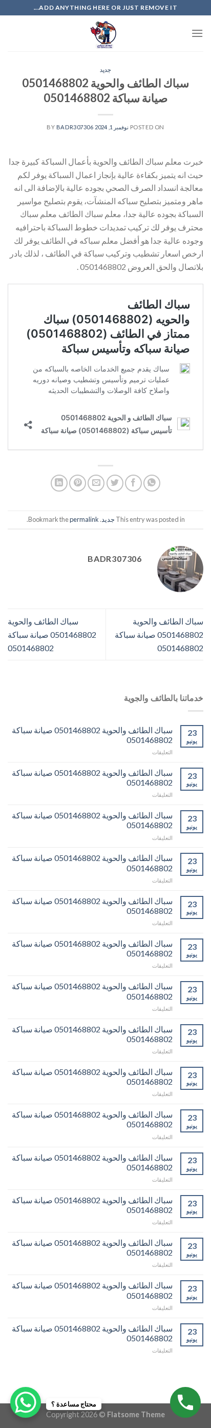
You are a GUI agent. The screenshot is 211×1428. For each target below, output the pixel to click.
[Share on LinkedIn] (59, 483)
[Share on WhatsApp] (151, 483)
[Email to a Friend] (96, 483)
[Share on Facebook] (133, 483)
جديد (105, 69)
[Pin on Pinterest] (77, 483)
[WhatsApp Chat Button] (25, 1402)
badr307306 (75, 127)
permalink (84, 519)
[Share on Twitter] (115, 483)
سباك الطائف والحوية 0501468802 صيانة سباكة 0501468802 (159, 634)
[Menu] (197, 33)
